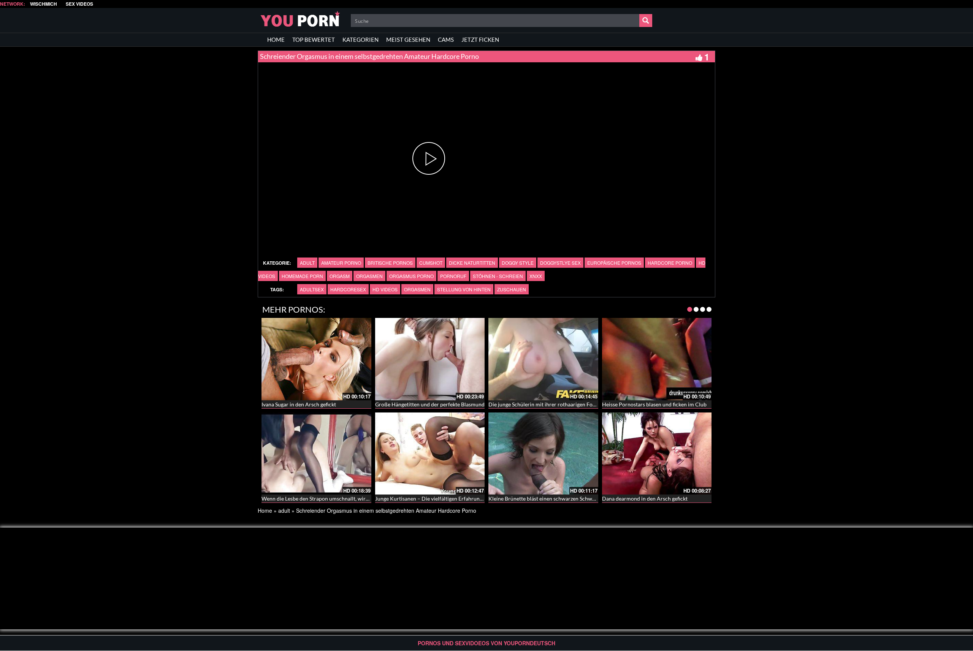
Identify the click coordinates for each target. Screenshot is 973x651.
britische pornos (390, 262)
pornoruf (453, 276)
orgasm (340, 276)
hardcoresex (348, 289)
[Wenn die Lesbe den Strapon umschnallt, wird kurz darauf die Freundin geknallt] (316, 453)
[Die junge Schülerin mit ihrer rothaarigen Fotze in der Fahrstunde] (543, 359)
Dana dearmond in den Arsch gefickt (645, 498)
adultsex (312, 289)
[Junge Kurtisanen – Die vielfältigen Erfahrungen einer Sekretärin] (430, 453)
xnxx (535, 276)
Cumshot (430, 262)
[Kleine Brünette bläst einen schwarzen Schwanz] (543, 453)
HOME (276, 39)
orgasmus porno (411, 276)
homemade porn (302, 276)
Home (265, 510)
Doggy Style (518, 262)
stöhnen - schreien (498, 276)
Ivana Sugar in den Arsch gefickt (298, 404)
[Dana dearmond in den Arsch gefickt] (657, 453)
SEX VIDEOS (79, 4)
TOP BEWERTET (313, 39)
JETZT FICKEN (480, 39)
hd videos (385, 289)
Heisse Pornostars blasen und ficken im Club (654, 404)
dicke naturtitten (472, 262)
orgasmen (369, 276)
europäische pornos (614, 262)
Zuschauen (511, 289)
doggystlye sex (560, 262)
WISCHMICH (43, 4)
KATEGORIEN (360, 39)
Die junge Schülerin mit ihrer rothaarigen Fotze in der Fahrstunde (565, 404)
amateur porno (341, 262)
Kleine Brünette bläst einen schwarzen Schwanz (544, 498)
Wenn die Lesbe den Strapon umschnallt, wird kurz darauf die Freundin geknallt (354, 498)
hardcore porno (670, 262)
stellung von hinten (464, 289)
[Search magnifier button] (645, 20)
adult (307, 262)
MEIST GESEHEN (408, 39)
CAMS (446, 39)
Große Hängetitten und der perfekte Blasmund (430, 404)
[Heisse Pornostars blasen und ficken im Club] (657, 359)
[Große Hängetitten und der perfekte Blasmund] (430, 359)
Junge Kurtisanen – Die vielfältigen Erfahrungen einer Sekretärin (451, 498)
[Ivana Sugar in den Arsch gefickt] (316, 359)
